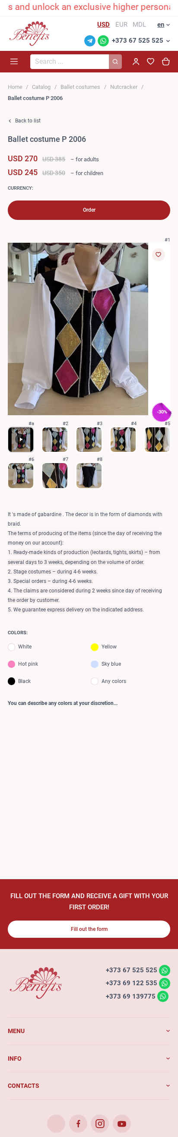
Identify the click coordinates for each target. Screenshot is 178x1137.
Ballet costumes (80, 87)
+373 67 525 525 (137, 40)
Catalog (41, 87)
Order (89, 210)
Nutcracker (123, 87)
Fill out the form (89, 929)
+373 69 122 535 (131, 983)
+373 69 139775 (131, 996)
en (160, 24)
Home (15, 87)
